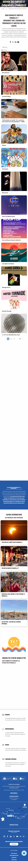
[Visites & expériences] (14, 5)
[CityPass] (13, 5)
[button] (19, 5)
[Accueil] (11, 5)
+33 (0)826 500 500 (13, 796)
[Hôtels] (12, 5)
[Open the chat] (24, 853)
